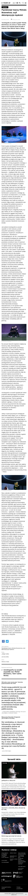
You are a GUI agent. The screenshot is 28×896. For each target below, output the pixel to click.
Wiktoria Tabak (5, 661)
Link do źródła (5, 656)
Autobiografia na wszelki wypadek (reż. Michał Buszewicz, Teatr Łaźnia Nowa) (13, 672)
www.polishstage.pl (5, 862)
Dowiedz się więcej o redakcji (14, 859)
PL (19, 3)
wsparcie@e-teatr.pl (21, 866)
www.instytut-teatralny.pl (21, 869)
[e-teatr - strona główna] (6, 3)
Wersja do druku (16, 19)
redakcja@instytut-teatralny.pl (13, 857)
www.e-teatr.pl (4, 860)
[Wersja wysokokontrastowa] (17, 3)
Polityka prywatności (19, 887)
